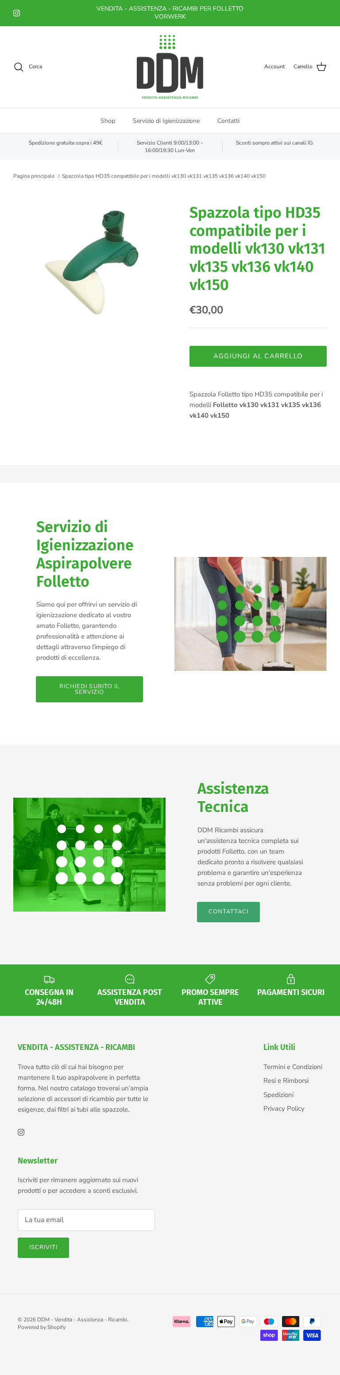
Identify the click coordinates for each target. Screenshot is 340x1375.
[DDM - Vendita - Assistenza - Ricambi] (170, 67)
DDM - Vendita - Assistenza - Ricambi (82, 1319)
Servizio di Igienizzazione (166, 121)
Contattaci (228, 912)
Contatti (228, 121)
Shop (107, 121)
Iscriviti (43, 1247)
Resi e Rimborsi (286, 1080)
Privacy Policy (284, 1108)
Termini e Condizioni (292, 1066)
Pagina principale (33, 176)
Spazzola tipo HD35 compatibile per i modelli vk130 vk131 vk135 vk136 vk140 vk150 (164, 176)
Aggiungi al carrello (258, 356)
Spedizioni (278, 1094)
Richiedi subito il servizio (89, 689)
